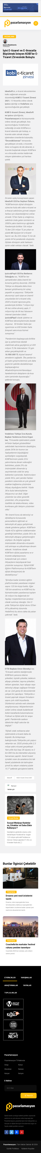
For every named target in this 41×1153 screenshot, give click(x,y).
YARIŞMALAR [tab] (26, 978)
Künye (20, 1065)
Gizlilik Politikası (13, 1149)
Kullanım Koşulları (27, 1149)
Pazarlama (9, 37)
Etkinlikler (8, 1069)
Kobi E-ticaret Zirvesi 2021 (24, 778)
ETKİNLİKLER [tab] (10, 978)
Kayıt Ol (30, 1096)
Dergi (6, 1065)
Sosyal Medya (13, 818)
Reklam (21, 1069)
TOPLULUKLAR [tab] (10, 993)
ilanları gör (11, 789)
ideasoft (9, 778)
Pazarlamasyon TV (11, 1060)
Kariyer (7, 1073)
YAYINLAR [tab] (27, 985)
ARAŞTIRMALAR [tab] (11, 985)
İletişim (21, 1073)
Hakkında (21, 1060)
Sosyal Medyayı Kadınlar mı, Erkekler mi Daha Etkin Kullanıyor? (19, 825)
